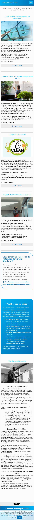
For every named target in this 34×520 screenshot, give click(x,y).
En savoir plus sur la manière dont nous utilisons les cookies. (17, 515)
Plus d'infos (18, 65)
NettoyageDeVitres (10, 3)
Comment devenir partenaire (17, 509)
